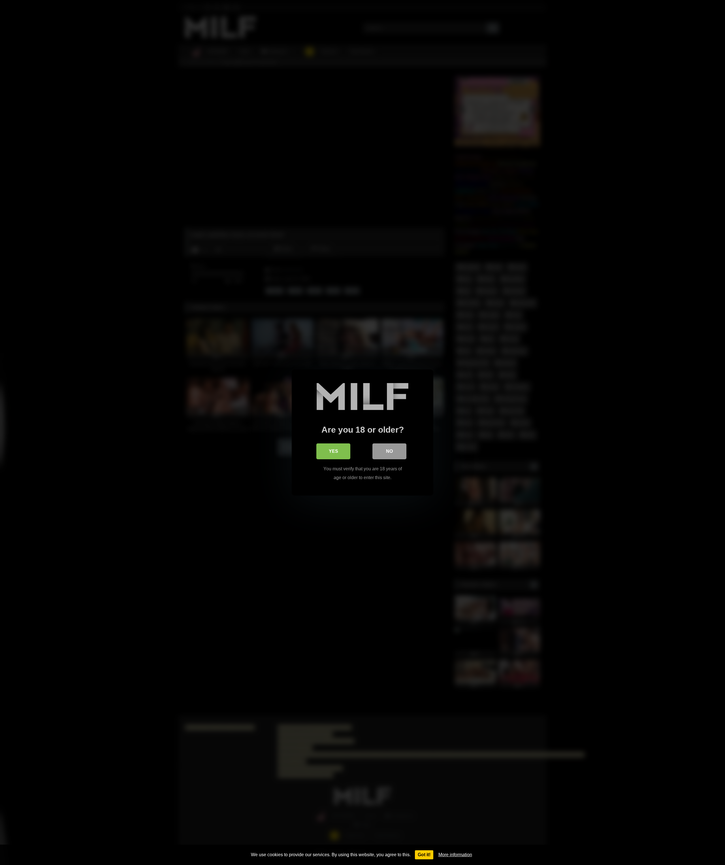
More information (455, 854)
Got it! (424, 854)
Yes (333, 451)
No (389, 451)
